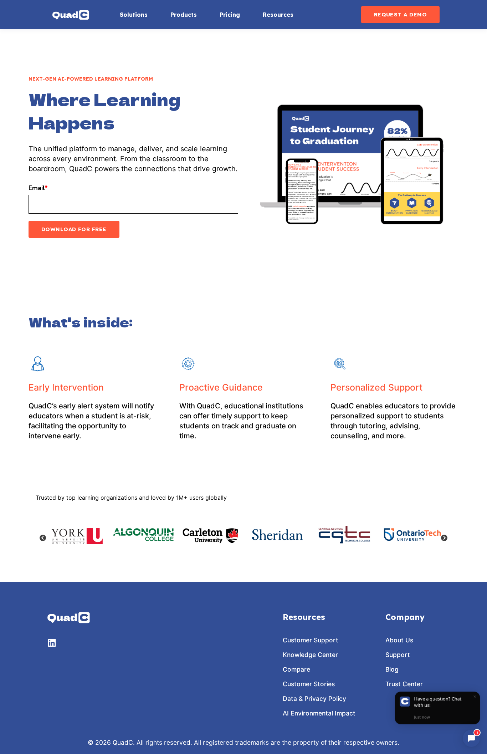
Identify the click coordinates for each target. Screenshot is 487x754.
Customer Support (310, 640)
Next (444, 538)
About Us (399, 640)
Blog (392, 669)
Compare (296, 669)
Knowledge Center (310, 655)
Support (397, 655)
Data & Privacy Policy (314, 699)
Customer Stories (309, 684)
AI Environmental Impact (319, 713)
